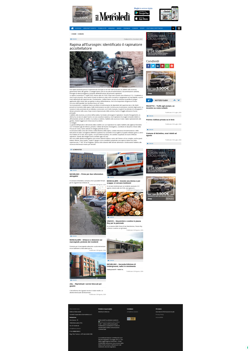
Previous (174, 100)
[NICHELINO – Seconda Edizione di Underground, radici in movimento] (125, 245)
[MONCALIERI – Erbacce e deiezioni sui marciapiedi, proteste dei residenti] (88, 210)
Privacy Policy (160, 314)
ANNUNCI (111, 28)
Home (74, 34)
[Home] (72, 28)
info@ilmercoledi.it (75, 328)
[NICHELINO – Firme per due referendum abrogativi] (88, 160)
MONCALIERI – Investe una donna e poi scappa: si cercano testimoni (123, 182)
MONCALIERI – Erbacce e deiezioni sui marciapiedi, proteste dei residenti (86, 241)
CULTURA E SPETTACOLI (155, 28)
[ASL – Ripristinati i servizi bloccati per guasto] (88, 265)
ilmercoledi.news (75, 309)
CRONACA (126, 28)
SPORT (142, 28)
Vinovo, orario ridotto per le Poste (160, 110)
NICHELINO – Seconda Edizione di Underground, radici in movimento (121, 265)
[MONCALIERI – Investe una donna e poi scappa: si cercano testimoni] (125, 164)
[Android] (142, 12)
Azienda (78, 28)
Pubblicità (102, 28)
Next (178, 100)
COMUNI (135, 28)
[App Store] (142, 18)
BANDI (119, 28)
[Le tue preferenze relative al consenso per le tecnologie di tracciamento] (247, 347)
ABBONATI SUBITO (89, 28)
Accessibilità (159, 317)
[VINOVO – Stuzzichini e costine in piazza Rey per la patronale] (125, 204)
